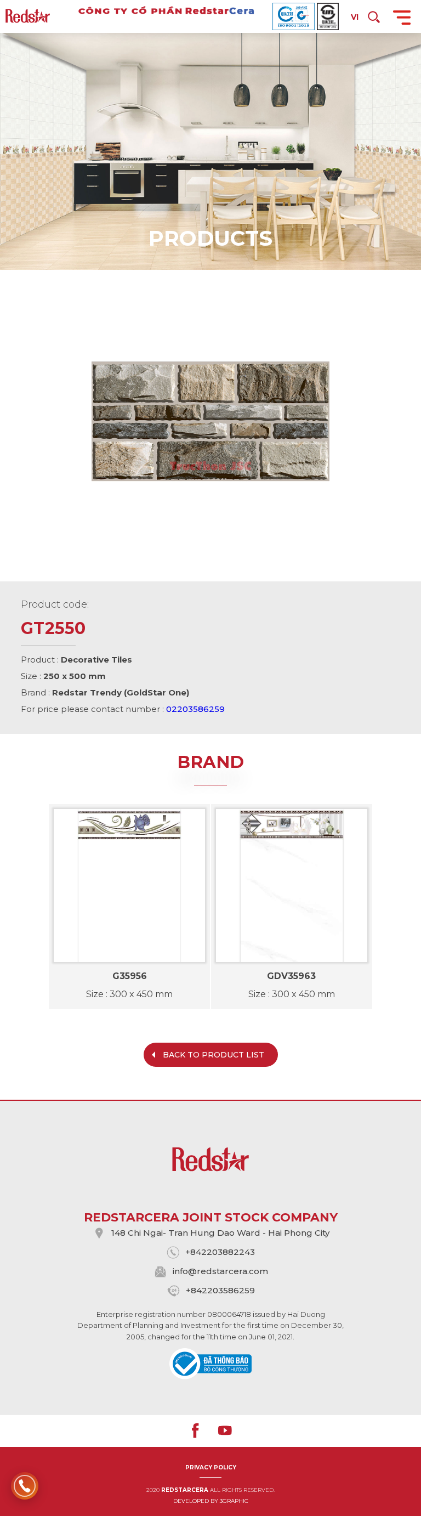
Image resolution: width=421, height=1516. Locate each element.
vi (355, 17)
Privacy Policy (210, 1467)
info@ (185, 1271)
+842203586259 (220, 1290)
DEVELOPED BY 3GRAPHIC (210, 1500)
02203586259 (195, 709)
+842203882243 (220, 1252)
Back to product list (213, 1055)
